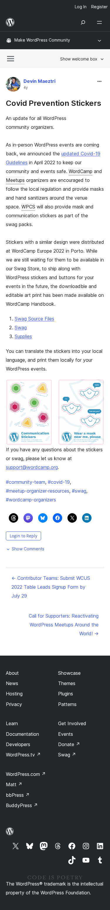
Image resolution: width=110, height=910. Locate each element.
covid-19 (59, 482)
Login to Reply (23, 536)
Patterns (67, 704)
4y (25, 87)
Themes (66, 683)
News (12, 683)
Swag (21, 327)
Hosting (14, 694)
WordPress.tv (23, 755)
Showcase (69, 673)
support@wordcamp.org (32, 467)
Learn (12, 723)
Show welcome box (78, 58)
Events (65, 734)
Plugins (65, 694)
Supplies (23, 336)
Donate (69, 744)
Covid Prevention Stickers (53, 103)
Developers (18, 744)
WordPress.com (26, 774)
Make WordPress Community (42, 39)
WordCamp (80, 171)
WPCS (28, 207)
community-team (25, 482)
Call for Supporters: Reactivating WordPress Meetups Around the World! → (64, 624)
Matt (14, 784)
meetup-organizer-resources (37, 491)
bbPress (18, 795)
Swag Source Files (34, 319)
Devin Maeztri (39, 81)
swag (79, 491)
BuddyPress (22, 805)
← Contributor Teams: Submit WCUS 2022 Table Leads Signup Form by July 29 (50, 587)
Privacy (14, 704)
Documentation (22, 734)
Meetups (15, 180)
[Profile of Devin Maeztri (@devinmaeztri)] (13, 85)
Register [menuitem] (99, 6)
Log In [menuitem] (81, 6)
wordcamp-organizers (31, 500)
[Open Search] (83, 22)
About (12, 673)
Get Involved (72, 723)
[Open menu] (100, 22)
